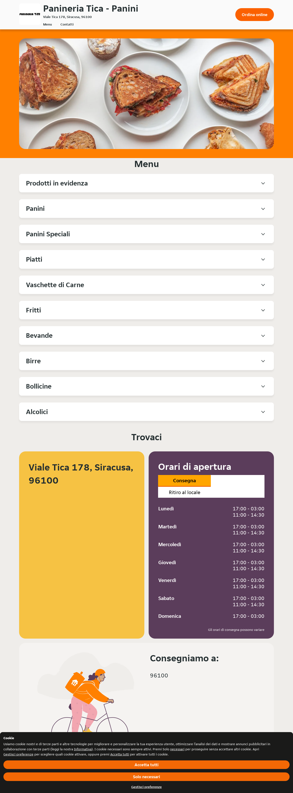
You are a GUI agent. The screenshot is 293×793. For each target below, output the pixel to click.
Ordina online (254, 14)
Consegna (184, 480)
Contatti (67, 24)
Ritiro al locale (184, 492)
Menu (47, 24)
